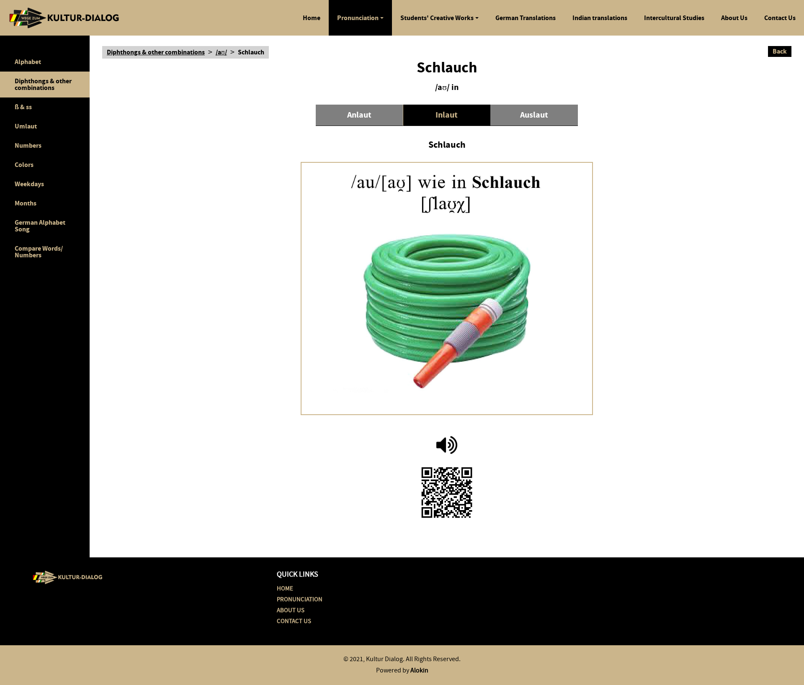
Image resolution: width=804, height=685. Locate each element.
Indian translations (599, 17)
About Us (734, 17)
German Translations (525, 17)
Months (25, 203)
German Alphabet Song (40, 225)
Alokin (419, 670)
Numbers (28, 145)
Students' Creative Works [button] (437, 17)
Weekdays (29, 184)
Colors (24, 164)
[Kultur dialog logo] (67, 576)
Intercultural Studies (674, 17)
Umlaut (26, 126)
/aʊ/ (221, 52)
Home (311, 17)
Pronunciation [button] (358, 17)
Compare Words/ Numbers (39, 251)
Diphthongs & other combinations (43, 84)
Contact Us (780, 17)
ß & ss (23, 107)
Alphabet (28, 61)
